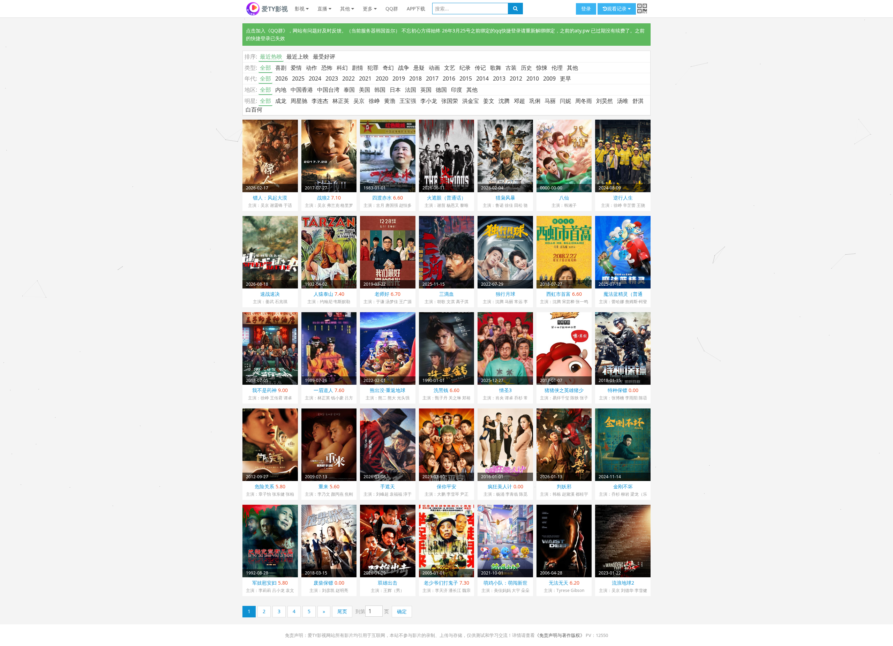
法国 (410, 89)
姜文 (488, 101)
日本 (395, 89)
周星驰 (299, 101)
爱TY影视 (274, 9)
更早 (565, 78)
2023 (331, 78)
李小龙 (428, 101)
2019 (398, 78)
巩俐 (534, 101)
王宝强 (407, 101)
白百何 (254, 109)
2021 (365, 78)
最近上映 (297, 56)
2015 (465, 78)
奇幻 (388, 68)
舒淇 (638, 101)
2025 (298, 78)
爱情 (296, 68)
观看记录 (617, 8)
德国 (441, 89)
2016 (449, 78)
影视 (300, 8)
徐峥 (374, 101)
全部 (265, 68)
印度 (456, 89)
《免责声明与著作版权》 (560, 635)
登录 (586, 8)
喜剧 (280, 68)
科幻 (342, 68)
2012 (516, 78)
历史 (526, 68)
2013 (499, 78)
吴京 (359, 101)
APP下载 (416, 8)
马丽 (550, 101)
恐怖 (326, 68)
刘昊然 (604, 101)
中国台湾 (328, 89)
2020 (382, 78)
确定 (402, 611)
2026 (281, 78)
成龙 (280, 101)
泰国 (349, 89)
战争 (403, 68)
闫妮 (565, 101)
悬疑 (419, 68)
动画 (434, 68)
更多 (368, 8)
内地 (280, 89)
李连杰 (320, 101)
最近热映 (271, 56)
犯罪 (372, 68)
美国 (364, 89)
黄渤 (389, 101)
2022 (348, 78)
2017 (432, 78)
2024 (315, 78)
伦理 (557, 68)
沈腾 (504, 101)
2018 (415, 78)
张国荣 (449, 101)
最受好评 (324, 56)
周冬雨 (583, 101)
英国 (426, 89)
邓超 (519, 101)
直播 (323, 8)
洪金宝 (470, 101)
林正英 (340, 101)
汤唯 (622, 101)
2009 (549, 78)
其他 (345, 8)
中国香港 (302, 89)
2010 (532, 78)
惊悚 (541, 68)
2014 (482, 78)
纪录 (465, 68)
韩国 (379, 89)
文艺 (449, 68)
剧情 (357, 68)
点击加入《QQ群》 (267, 30)
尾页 (342, 611)
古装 (511, 68)
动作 (311, 68)
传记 (480, 68)
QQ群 (391, 8)
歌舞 (495, 68)
